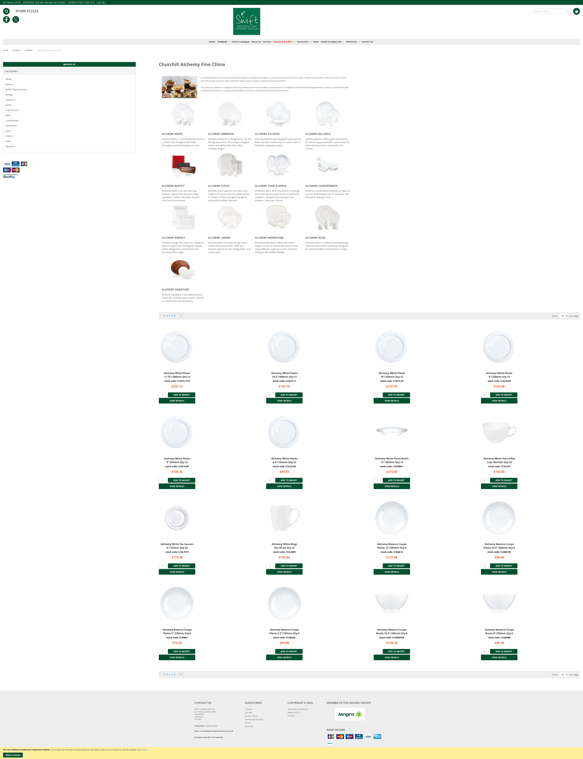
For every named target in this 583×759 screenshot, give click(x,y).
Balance (9, 84)
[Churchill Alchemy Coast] (230, 165)
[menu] (291, 42)
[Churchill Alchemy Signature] (183, 269)
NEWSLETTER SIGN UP (80, 2)
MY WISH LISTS (11, 2)
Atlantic (9, 136)
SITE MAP (248, 713)
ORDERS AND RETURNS (254, 719)
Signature (10, 146)
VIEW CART (249, 726)
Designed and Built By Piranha (208, 737)
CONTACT (248, 709)
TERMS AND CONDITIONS (297, 709)
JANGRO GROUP (251, 716)
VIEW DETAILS (177, 400)
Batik (7, 115)
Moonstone (11, 125)
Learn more (142, 749)
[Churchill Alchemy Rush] (327, 217)
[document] (291, 753)
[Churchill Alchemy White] (183, 113)
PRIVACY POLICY (294, 712)
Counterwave (12, 120)
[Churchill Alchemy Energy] (183, 217)
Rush (8, 130)
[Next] (181, 315)
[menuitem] (212, 41)
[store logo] (246, 20)
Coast (8, 141)
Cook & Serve (12, 110)
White (8, 79)
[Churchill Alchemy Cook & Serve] (278, 165)
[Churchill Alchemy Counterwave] (327, 165)
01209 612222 (27, 11)
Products (17, 50)
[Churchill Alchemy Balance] (327, 113)
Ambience (10, 99)
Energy (8, 94)
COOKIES (291, 716)
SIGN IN (248, 723)
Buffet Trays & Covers (16, 89)
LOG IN (101, 2)
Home (6, 50)
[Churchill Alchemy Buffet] (183, 165)
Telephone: (205, 725)
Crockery (29, 50)
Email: (213, 731)
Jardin (8, 104)
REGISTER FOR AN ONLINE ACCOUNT (44, 2)
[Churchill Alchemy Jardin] (230, 217)
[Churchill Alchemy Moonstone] (278, 217)
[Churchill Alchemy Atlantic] (278, 113)
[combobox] (552, 11)
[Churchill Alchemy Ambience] (230, 113)
